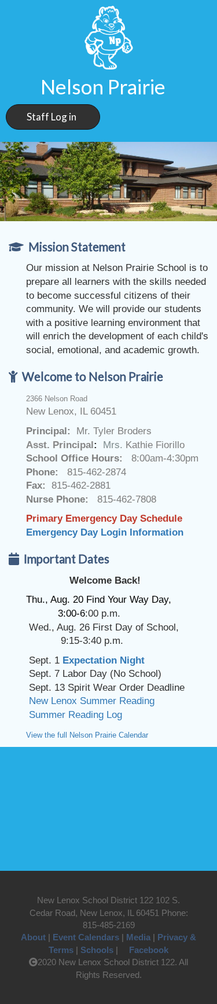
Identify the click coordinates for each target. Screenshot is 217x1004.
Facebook (148, 950)
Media (138, 937)
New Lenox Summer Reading (90, 700)
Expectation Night (103, 660)
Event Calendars (86, 937)
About (33, 937)
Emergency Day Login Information (104, 532)
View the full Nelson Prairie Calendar (87, 735)
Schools (96, 950)
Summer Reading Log (74, 714)
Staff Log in (51, 117)
